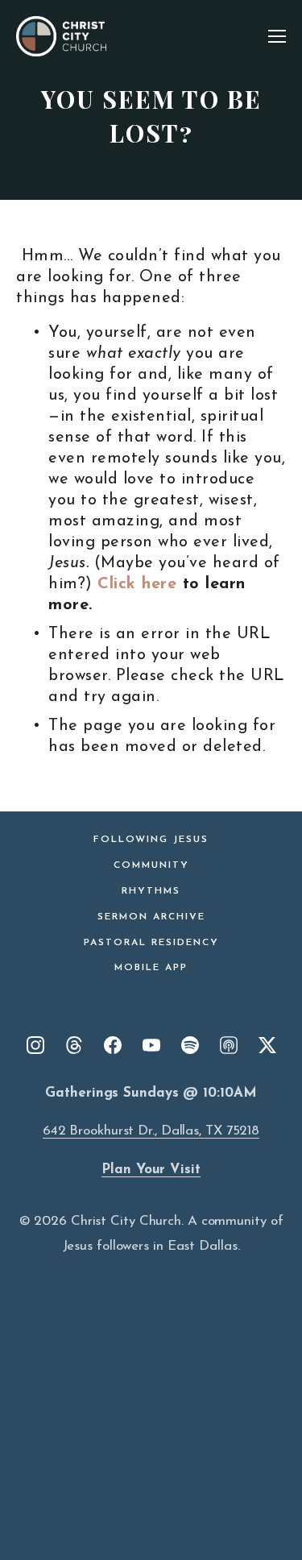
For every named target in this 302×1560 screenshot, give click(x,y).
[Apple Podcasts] (229, 1045)
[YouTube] (151, 1045)
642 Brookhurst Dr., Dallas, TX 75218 (151, 1131)
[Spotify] (190, 1045)
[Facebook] (113, 1045)
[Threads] (74, 1045)
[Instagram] (35, 1045)
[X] (267, 1045)
